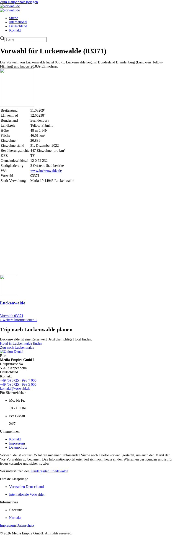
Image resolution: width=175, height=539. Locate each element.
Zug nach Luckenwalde (17, 347)
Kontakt (15, 30)
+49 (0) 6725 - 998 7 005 (18, 380)
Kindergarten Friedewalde (49, 471)
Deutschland (18, 26)
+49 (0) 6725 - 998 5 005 (18, 384)
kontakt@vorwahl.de (15, 388)
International (18, 22)
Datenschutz (18, 447)
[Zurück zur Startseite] (10, 6)
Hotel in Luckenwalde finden (21, 343)
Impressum (17, 443)
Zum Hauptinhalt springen (19, 2)
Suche (13, 18)
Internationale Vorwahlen (27, 494)
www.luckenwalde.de (46, 171)
